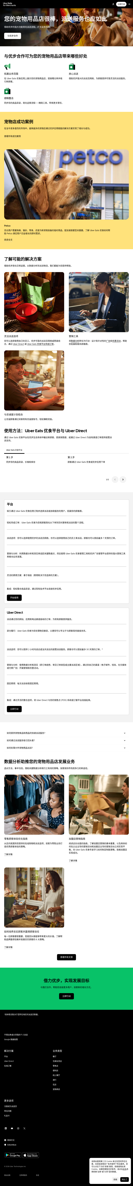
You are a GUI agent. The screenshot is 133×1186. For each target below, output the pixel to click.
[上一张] (115, 479)
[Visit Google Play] (13, 1155)
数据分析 (75, 341)
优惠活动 (116, 341)
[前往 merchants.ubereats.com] (9, 4)
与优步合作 (12, 36)
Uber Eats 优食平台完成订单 (40, 344)
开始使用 (14, 597)
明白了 (124, 1179)
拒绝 (115, 1179)
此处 (124, 1169)
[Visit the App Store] (30, 1155)
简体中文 (11, 1140)
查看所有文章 (66, 957)
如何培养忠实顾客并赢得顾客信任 (21, 931)
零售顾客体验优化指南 (16, 838)
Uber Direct (18, 344)
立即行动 (121, 4)
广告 (108, 341)
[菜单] (129, 4)
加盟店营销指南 (77, 838)
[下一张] (122, 479)
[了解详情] (34, 805)
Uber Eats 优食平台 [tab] (14, 450)
